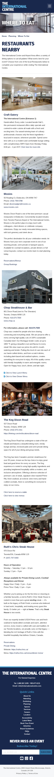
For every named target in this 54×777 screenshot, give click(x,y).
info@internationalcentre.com (29, 686)
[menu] (49, 6)
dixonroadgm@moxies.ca (20, 204)
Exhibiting (27, 701)
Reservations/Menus (12, 261)
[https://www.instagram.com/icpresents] (27, 759)
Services (27, 709)
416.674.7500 (15, 318)
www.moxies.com (11, 207)
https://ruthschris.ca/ (19, 649)
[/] (18, 6)
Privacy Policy (21, 773)
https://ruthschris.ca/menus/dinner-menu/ (26, 653)
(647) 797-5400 (12, 558)
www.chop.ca (9, 321)
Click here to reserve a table (15, 492)
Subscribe (46, 752)
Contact (27, 734)
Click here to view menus (14, 496)
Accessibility (27, 718)
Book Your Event (27, 723)
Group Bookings (10, 264)
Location (27, 715)
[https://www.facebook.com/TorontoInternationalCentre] (32, 759)
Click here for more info (30, 147)
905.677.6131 (35, 683)
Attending (27, 699)
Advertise (27, 726)
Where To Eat (23, 36)
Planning (12, 36)
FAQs (27, 731)
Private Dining (9, 646)
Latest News (27, 720)
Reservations (9, 642)
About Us (27, 696)
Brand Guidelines (27, 729)
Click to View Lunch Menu (16, 373)
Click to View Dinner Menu (16, 376)
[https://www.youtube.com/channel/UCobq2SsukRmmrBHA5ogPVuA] (22, 759)
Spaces (27, 707)
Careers (27, 712)
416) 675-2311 (16, 430)
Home (4, 36)
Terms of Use (33, 773)
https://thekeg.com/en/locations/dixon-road (21, 433)
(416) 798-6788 (16, 201)
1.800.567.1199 (22, 683)
